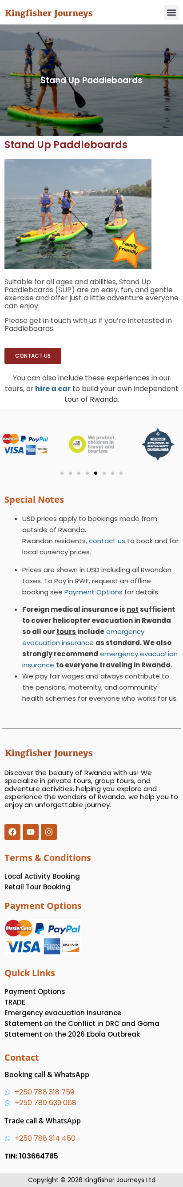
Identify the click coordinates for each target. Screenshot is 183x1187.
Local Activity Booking (42, 876)
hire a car (53, 389)
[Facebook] (12, 832)
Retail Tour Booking (37, 887)
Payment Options (93, 592)
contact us (107, 540)
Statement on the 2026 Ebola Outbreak (72, 1034)
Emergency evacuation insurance (62, 1012)
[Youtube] (31, 832)
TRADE (14, 1002)
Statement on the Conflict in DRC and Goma (81, 1023)
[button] (171, 12)
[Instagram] (49, 832)
